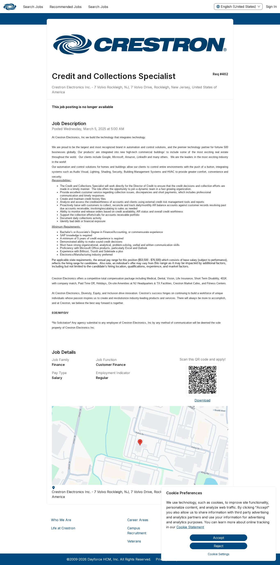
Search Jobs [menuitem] (33, 7)
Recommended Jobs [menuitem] (66, 7)
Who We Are (61, 520)
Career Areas (137, 520)
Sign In (271, 7)
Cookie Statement (190, 527)
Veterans (134, 541)
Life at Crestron (63, 528)
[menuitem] (9, 6)
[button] (140, 445)
